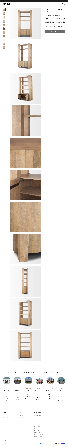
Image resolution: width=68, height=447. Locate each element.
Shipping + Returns (38, 424)
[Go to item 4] (4, 21)
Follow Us (36, 421)
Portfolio (20, 419)
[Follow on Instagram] (5, 440)
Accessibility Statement (39, 434)
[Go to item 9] (4, 40)
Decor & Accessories (6, 417)
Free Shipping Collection (7, 423)
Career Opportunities (38, 436)
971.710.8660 (60, 393)
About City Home (37, 415)
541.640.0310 (17, 395)
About (28, 3)
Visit (18, 3)
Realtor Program (22, 424)
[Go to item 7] (4, 32)
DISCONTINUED (55, 31)
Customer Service (37, 430)
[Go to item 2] (4, 13)
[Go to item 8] (4, 36)
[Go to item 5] (4, 24)
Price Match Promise (38, 426)
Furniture (4, 415)
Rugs (4, 419)
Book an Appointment (23, 421)
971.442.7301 (28, 396)
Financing (36, 428)
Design (23, 3)
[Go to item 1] (4, 9)
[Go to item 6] (4, 28)
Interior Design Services (23, 417)
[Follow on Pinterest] (8, 440)
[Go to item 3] (4, 17)
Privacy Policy (37, 432)
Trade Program (21, 423)
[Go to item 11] (4, 47)
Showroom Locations (38, 423)
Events (35, 419)
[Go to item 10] (4, 43)
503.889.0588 (6, 393)
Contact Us (36, 417)
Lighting (4, 421)
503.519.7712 (39, 395)
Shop (13, 3)
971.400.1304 (50, 396)
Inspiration (21, 415)
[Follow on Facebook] (3, 440)
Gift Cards (4, 424)
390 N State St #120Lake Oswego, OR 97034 (40, 392)
